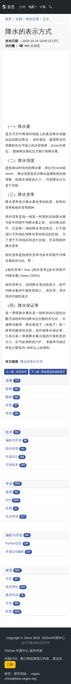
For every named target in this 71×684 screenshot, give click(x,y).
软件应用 (32, 19)
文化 (11, 603)
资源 (11, 405)
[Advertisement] (35, 88)
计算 (43, 6)
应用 (11, 508)
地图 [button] (31, 6)
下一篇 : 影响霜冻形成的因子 (48, 371)
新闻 (11, 389)
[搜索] (50, 7)
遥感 (11, 492)
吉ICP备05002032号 (35, 643)
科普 (12, 611)
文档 (22, 6)
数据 (11, 397)
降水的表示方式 (31, 361)
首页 (10, 7)
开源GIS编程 (17, 551)
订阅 (10, 664)
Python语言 (16, 543)
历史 (11, 578)
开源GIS (14, 457)
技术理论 (15, 587)
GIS (12, 500)
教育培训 (14, 595)
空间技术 (15, 465)
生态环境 (15, 516)
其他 (11, 413)
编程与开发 (16, 440)
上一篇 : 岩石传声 (16, 371)
